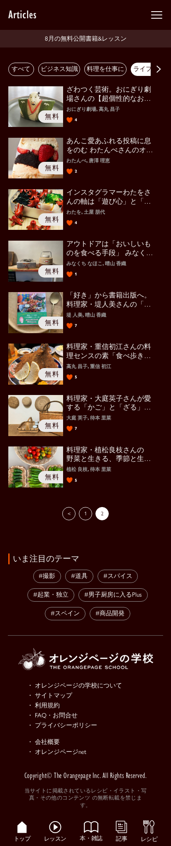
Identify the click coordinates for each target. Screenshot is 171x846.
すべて (21, 69)
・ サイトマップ (49, 695)
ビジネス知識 (59, 69)
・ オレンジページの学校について (74, 685)
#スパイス (117, 576)
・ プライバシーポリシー (62, 725)
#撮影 (47, 576)
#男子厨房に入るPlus (113, 594)
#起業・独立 (50, 594)
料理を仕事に (105, 69)
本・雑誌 (91, 837)
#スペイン (65, 613)
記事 (121, 838)
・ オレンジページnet (56, 752)
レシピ (149, 838)
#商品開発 (110, 613)
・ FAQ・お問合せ (52, 715)
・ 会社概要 (43, 742)
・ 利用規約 (43, 705)
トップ (22, 838)
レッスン (55, 838)
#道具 (79, 576)
